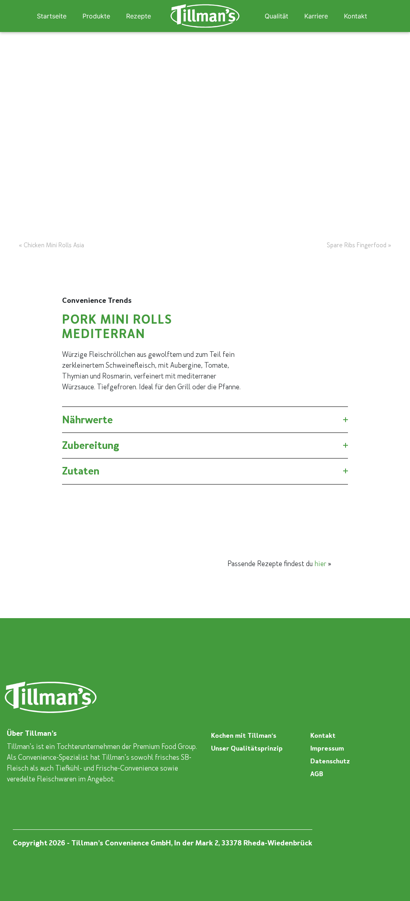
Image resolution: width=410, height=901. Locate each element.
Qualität (276, 16)
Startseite (51, 16)
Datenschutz (330, 761)
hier (320, 563)
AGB (316, 774)
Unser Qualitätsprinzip (247, 748)
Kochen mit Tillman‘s (243, 735)
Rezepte (138, 16)
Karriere (316, 16)
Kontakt (355, 16)
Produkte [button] (96, 16)
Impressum (327, 748)
